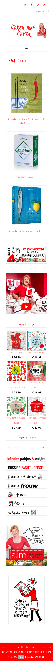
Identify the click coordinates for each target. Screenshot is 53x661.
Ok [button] (21, 657)
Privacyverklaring (35, 656)
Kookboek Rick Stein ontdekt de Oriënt (26, 121)
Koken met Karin (26, 30)
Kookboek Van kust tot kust (26, 231)
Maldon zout (26, 177)
